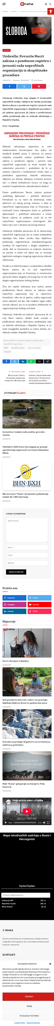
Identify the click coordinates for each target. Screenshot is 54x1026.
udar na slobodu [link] (34, 348)
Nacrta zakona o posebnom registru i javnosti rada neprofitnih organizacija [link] (23, 342)
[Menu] (4, 4)
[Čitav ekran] (48, 822)
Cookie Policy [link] (19, 1023)
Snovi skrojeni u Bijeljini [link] (16, 661)
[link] (50, 11)
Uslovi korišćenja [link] (33, 1023)
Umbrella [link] (7, 352)
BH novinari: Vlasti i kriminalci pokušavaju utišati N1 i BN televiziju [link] (15, 378)
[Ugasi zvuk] (44, 822)
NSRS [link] (6, 348)
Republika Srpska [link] (18, 348)
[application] (27, 811)
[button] (50, 964)
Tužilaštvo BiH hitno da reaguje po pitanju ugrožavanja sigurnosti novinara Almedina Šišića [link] (25, 449)
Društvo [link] (7, 50)
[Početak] (6, 822)
